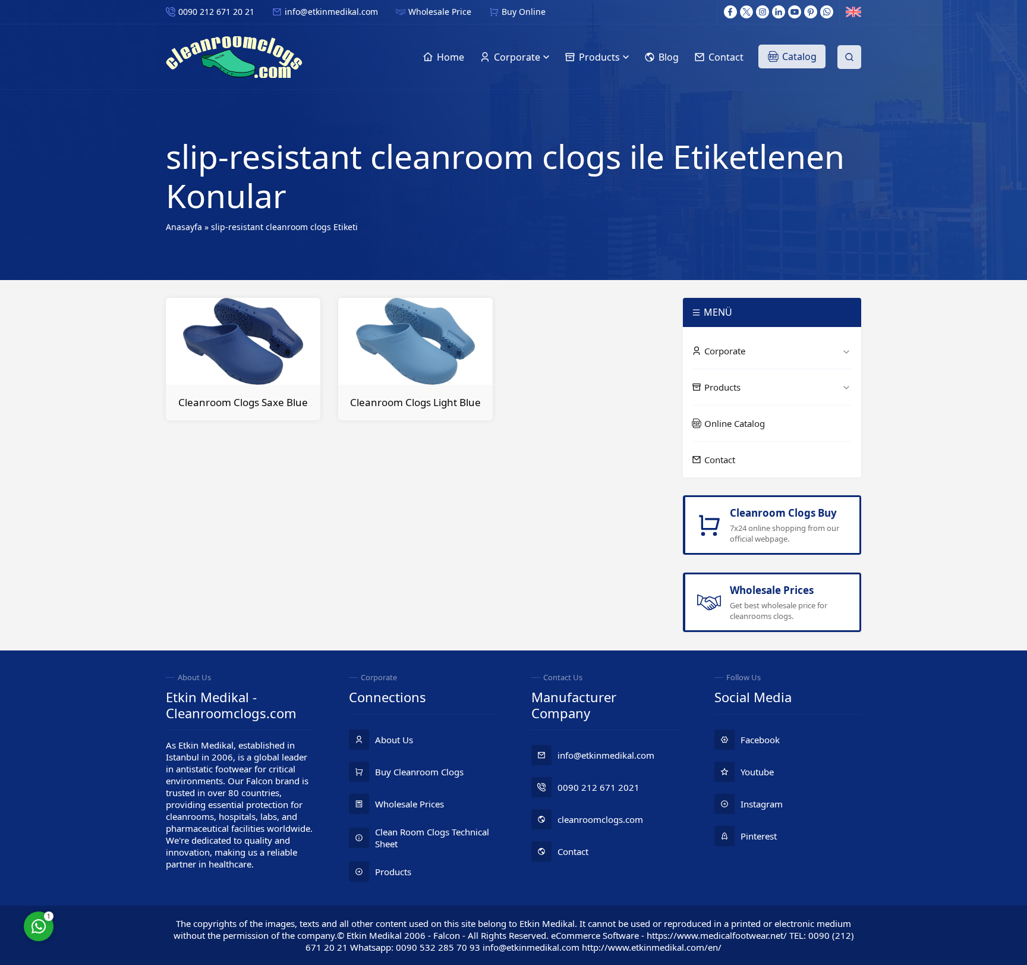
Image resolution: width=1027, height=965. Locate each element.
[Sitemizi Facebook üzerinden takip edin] (730, 11)
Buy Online (524, 11)
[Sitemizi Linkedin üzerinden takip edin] (778, 11)
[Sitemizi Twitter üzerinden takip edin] (746, 11)
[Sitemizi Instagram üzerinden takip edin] (762, 11)
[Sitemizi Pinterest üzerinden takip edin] (810, 11)
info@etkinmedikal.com (331, 11)
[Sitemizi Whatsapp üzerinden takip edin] (826, 11)
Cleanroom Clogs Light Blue (415, 402)
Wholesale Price (439, 11)
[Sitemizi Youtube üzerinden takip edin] (794, 11)
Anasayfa (184, 226)
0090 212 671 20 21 (216, 11)
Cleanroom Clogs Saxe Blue (243, 402)
